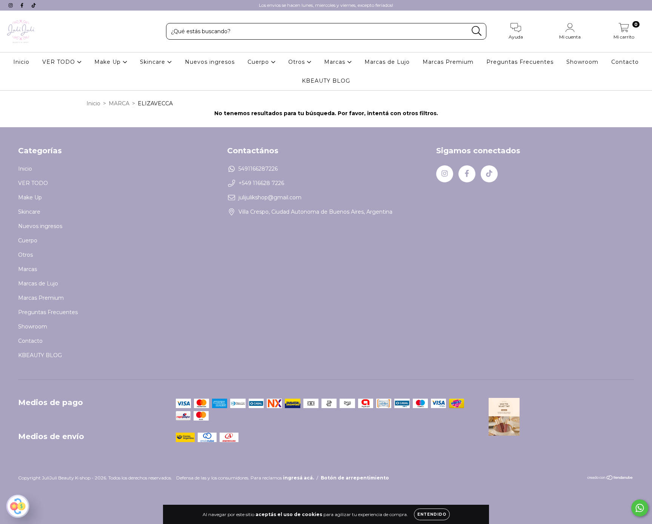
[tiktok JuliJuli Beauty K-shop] (33, 5)
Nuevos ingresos (210, 62)
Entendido (431, 514)
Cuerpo (259, 62)
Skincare (153, 62)
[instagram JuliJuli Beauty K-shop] (11, 5)
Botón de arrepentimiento (355, 478)
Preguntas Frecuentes (520, 62)
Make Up (108, 62)
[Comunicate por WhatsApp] (639, 507)
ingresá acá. (298, 478)
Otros (297, 62)
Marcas (335, 62)
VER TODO (59, 62)
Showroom (582, 62)
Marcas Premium (448, 62)
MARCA (119, 103)
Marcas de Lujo (387, 62)
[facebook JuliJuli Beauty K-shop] (22, 5)
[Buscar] (477, 31)
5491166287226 (258, 168)
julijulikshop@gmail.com (269, 197)
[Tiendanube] (610, 478)
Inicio (21, 62)
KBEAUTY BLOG (326, 80)
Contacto (625, 62)
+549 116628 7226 (261, 183)
